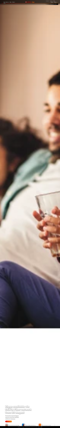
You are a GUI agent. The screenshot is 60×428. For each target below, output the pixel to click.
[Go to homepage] (30, 2)
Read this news (8, 421)
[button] (47, 4)
